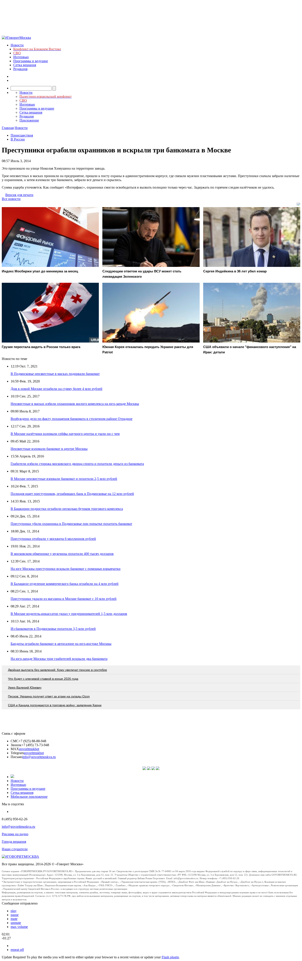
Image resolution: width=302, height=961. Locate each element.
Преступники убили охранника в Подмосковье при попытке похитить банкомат (71, 524)
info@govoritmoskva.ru (39, 757)
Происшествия (22, 135)
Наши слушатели (15, 849)
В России (18, 139)
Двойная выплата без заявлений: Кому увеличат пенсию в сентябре (57, 670)
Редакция (20, 69)
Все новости (11, 199)
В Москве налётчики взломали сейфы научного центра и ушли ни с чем (65, 434)
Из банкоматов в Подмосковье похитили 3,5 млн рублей (53, 629)
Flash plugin (170, 957)
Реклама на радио (15, 834)
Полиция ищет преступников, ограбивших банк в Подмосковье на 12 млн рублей (72, 494)
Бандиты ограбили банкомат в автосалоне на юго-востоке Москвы (61, 644)
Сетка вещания (24, 65)
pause (15, 915)
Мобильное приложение (29, 796)
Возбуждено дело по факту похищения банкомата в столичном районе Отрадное (71, 419)
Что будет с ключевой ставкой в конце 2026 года (43, 678)
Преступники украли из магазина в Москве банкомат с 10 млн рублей (64, 599)
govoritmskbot (29, 749)
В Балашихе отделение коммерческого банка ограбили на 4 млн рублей (65, 584)
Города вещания (14, 841)
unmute (16, 923)
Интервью (21, 57)
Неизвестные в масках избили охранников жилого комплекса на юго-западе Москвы (75, 404)
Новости (17, 45)
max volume (19, 927)
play (14, 911)
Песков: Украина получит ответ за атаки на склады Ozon (49, 696)
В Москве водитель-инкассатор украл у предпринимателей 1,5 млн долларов (69, 614)
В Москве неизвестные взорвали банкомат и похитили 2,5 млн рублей (64, 479)
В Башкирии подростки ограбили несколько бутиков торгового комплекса (67, 509)
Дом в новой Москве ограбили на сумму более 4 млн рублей (56, 389)
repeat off (17, 950)
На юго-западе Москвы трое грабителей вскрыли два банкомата (59, 659)
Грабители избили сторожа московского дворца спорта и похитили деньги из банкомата (77, 464)
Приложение (29, 120)
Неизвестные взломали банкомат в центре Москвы (49, 449)
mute (14, 919)
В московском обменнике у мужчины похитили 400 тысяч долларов (62, 554)
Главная (8, 128)
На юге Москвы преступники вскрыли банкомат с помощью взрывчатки (65, 569)
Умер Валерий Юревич (24, 687)
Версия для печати (19, 195)
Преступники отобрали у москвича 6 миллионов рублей (53, 539)
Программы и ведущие (30, 61)
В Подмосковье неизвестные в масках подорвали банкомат (55, 374)
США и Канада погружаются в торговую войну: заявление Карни (54, 705)
